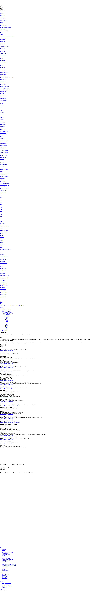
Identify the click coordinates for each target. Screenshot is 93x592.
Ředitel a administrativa (4, 155)
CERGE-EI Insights (3, 174)
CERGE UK (2, 15)
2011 (1, 204)
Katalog (1, 233)
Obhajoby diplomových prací (4, 278)
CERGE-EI (2, 13)
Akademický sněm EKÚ (4, 150)
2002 (1, 219)
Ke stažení (2, 93)
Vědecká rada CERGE (3, 143)
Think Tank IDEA (3, 290)
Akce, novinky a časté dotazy (4, 46)
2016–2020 (2, 103)
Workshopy (2, 254)
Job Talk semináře (3, 289)
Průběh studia (2, 60)
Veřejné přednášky (3, 282)
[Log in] (0, 303)
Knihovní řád (2, 244)
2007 (1, 211)
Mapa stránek (2, 589)
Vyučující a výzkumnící (4, 152)
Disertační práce (2, 122)
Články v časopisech (3, 100)
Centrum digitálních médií (4, 256)
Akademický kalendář (5, 570)
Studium (1, 34)
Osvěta (1, 171)
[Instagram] (1, 457)
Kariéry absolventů (3, 91)
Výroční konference (3, 190)
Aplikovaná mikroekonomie (4, 275)
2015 (1, 197)
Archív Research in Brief (4, 131)
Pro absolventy (2, 287)
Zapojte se (2, 166)
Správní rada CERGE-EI (4, 141)
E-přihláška (2, 237)
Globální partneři (3, 192)
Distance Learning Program (4, 185)
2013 (1, 200)
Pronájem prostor (5, 561)
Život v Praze (2, 48)
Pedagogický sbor (3, 62)
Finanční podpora (3, 44)
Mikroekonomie (2, 273)
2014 (7, 318)
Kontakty (1, 32)
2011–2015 (2, 105)
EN (0, 304)
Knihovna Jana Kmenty (4, 230)
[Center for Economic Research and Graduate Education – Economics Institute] (4, 3)
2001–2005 (2, 117)
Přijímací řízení (2, 39)
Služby (1, 245)
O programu (2, 58)
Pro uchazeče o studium (4, 285)
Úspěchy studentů (3, 51)
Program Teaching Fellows (4, 176)
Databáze (1, 235)
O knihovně (2, 238)
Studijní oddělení (3, 53)
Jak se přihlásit (2, 70)
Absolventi (2, 63)
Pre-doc (1, 65)
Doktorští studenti (3, 157)
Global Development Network (7, 312)
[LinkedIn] (1, 449)
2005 (1, 214)
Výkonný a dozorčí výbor (4, 140)
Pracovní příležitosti (3, 25)
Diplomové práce (3, 124)
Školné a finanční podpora (4, 72)
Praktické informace (3, 79)
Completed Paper (10, 350)
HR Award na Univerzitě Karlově (5, 27)
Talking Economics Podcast (6, 583)
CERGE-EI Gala (3, 296)
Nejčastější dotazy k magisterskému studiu (6, 77)
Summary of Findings (3, 350)
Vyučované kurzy (3, 181)
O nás (1, 11)
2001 (1, 221)
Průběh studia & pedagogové (4, 37)
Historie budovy (2, 261)
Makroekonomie (2, 271)
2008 (1, 209)
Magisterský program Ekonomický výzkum (9, 565)
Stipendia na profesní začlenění (5, 183)
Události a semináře (3, 268)
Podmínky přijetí (2, 41)
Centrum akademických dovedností (5, 249)
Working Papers (4, 575)
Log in (1, 302)
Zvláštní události (2, 280)
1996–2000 (2, 119)
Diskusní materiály (3, 129)
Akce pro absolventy (3, 164)
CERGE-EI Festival (3, 294)
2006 (1, 212)
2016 (1, 195)
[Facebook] (0, 450)
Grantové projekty (3, 98)
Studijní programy (3, 18)
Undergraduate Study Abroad (4, 89)
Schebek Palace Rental (3, 259)
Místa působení (2, 178)
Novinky (1, 266)
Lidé (1, 136)
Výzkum (1, 96)
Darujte (1, 167)
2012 (1, 202)
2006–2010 (2, 115)
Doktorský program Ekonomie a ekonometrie (7, 36)
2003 (1, 218)
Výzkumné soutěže (3, 193)
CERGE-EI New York (3, 20)
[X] (1, 453)
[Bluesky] (1, 459)
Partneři (1, 22)
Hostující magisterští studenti (4, 88)
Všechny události (3, 270)
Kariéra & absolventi (3, 55)
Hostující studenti (3, 84)
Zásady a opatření (3, 29)
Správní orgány (2, 138)
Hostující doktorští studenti (4, 86)
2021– (1, 110)
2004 (1, 216)
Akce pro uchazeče (3, 74)
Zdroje (1, 228)
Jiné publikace (2, 126)
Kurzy (1, 252)
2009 (1, 207)
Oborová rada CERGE (3, 145)
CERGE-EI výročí (3, 297)
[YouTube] (0, 454)
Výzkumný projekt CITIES (4, 188)
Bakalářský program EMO (6, 566)
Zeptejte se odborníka (5, 579)
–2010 (1, 107)
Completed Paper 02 (17, 405)
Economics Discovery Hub (4, 226)
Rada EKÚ (2, 148)
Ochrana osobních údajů (6, 554)
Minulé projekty (2, 223)
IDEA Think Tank (3, 133)
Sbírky (1, 247)
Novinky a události (3, 264)
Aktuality (1, 240)
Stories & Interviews (3, 162)
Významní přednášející (3, 292)
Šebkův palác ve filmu (3, 263)
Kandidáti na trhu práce (4, 169)
